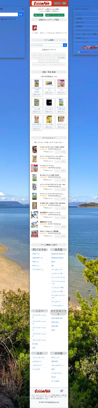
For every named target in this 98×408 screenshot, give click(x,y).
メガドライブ (37, 365)
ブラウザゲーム (38, 269)
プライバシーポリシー (83, 30)
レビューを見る (60, 152)
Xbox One (54, 322)
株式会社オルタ (53, 402)
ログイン (57, 3)
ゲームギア (36, 369)
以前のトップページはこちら (55, 15)
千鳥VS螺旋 (13, 46)
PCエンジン (55, 357)
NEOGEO (54, 361)
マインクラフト (50, 58)
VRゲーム (36, 262)
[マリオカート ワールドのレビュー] (34, 168)
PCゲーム (36, 266)
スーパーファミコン (58, 277)
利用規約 (79, 26)
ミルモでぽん (13, 23)
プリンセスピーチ (37, 58)
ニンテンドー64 (56, 273)
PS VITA (35, 344)
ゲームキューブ (56, 269)
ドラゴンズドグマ (52, 61)
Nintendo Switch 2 (58, 254)
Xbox (53, 330)
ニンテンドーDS (57, 291)
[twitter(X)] (61, 391)
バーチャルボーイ (57, 305)
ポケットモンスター (45, 54)
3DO (53, 369)
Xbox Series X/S (56, 318)
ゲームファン (84, 52)
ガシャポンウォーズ (14, 30)
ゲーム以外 (55, 381)
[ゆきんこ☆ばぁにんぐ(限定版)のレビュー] (34, 234)
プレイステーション (39, 340)
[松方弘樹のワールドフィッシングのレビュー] (34, 215)
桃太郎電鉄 (61, 58)
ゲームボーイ (56, 302)
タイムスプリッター (13, 40)
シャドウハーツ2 (12, 36)
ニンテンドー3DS (57, 287)
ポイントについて (82, 42)
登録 (64, 3)
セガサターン (37, 361)
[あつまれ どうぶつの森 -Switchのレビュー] (34, 177)
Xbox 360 (54, 326)
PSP (34, 348)
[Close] (22, 8)
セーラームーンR (14, 26)
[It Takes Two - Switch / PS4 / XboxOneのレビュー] (34, 205)
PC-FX (53, 377)
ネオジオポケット (57, 365)
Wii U (53, 262)
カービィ (42, 61)
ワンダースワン (56, 373)
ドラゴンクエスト (59, 54)
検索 (20, 14)
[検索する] (65, 45)
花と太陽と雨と (15, 53)
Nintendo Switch (57, 258)
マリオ (34, 54)
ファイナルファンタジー (57, 64)
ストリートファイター (40, 64)
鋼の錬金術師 (16, 50)
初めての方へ (38, 15)
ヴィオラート (6, 33)
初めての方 (80, 22)
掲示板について (81, 38)
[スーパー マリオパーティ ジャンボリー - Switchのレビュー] (34, 159)
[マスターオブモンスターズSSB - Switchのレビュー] (34, 149)
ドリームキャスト (39, 357)
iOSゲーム (36, 254)
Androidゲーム (38, 258)
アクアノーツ (17, 33)
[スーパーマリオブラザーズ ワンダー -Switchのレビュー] (34, 187)
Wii (52, 266)
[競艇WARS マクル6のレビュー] (34, 224)
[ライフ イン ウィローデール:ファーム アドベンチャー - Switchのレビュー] (34, 196)
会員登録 (79, 18)
